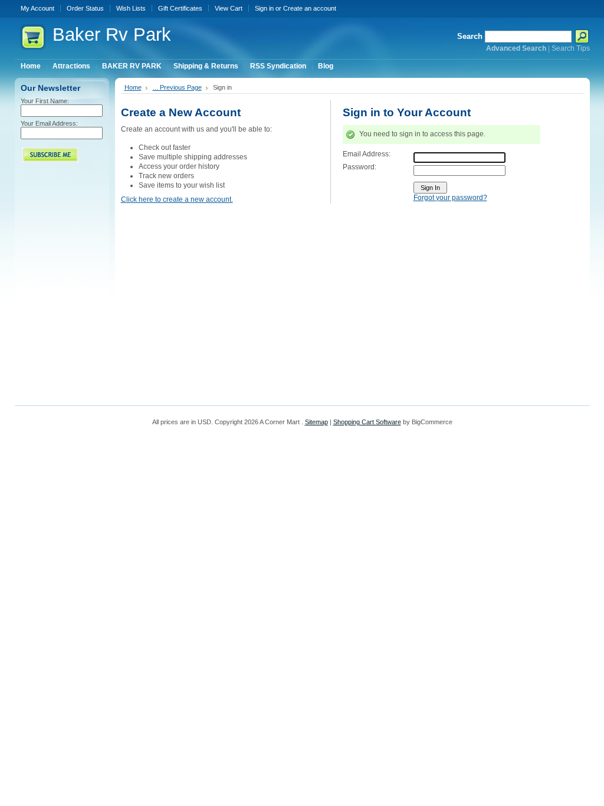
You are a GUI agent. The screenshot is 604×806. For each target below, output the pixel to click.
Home (133, 87)
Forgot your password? (450, 198)
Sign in (264, 8)
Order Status (85, 8)
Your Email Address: (49, 123)
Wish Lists (131, 8)
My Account (37, 8)
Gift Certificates (180, 8)
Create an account (309, 8)
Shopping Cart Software (367, 421)
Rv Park (111, 34)
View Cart (228, 8)
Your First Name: (45, 100)
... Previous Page (177, 87)
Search (469, 36)
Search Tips (571, 48)
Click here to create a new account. (177, 199)
